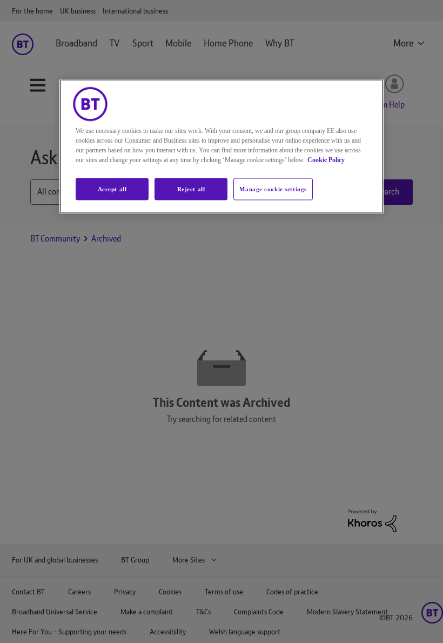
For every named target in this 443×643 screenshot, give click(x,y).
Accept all (112, 188)
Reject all (191, 188)
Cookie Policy (326, 159)
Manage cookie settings (273, 188)
